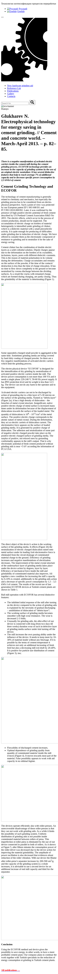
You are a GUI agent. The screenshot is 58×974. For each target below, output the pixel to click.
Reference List (14, 88)
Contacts (11, 96)
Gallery (10, 93)
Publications (13, 91)
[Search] (32, 102)
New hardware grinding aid (20, 85)
